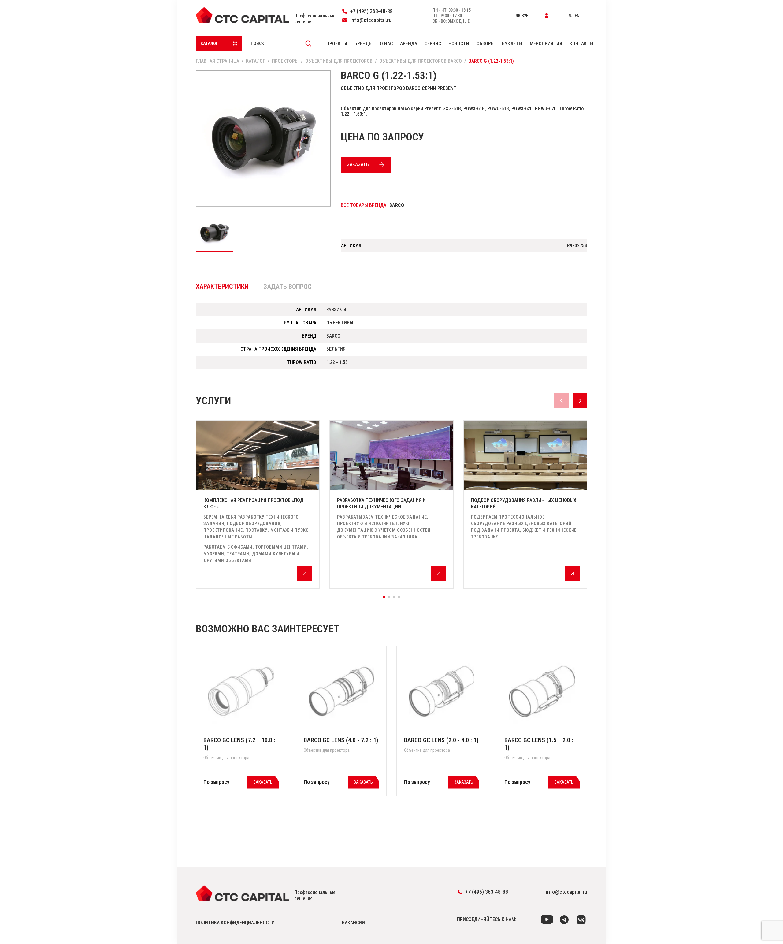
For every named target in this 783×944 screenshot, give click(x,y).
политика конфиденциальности (235, 923)
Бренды (363, 44)
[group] (258, 504)
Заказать (358, 164)
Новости (458, 44)
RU (569, 15)
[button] (384, 597)
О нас (386, 44)
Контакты (581, 44)
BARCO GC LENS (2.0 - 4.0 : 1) (441, 740)
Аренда (408, 44)
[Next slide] (580, 400)
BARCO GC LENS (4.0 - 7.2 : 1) (341, 740)
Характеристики (222, 286)
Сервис (433, 44)
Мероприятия (546, 44)
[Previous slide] (561, 400)
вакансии (353, 923)
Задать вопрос (287, 286)
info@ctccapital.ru (566, 892)
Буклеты (512, 44)
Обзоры (486, 44)
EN (577, 15)
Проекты (336, 44)
